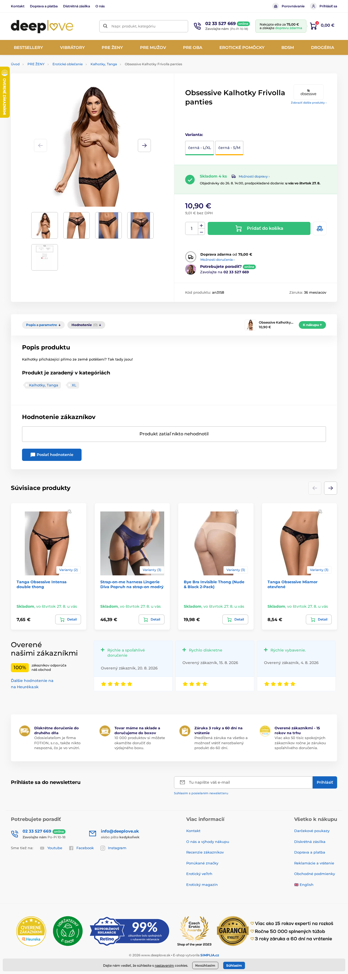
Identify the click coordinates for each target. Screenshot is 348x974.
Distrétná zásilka (76, 6)
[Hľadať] (105, 26)
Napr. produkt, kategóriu (133, 26)
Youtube (54, 848)
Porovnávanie (293, 6)
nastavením (164, 965)
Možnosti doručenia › (217, 260)
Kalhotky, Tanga (104, 64)
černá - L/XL (199, 147)
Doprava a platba (44, 6)
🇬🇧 (296, 884)
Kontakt (17, 6)
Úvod (15, 64)
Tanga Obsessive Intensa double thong (42, 584)
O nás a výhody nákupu (207, 841)
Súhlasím (234, 965)
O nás (100, 6)
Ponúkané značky (202, 863)
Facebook (85, 848)
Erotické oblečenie (67, 64)
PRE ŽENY (36, 64)
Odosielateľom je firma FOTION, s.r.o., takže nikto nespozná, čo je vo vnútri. (57, 743)
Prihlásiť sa (328, 6)
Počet (191, 228)
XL (74, 385)
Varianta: (194, 134)
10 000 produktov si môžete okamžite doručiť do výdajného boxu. (139, 743)
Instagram (117, 848)
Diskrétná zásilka (309, 841)
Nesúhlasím (205, 965)
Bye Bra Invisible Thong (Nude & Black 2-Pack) (214, 584)
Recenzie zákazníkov (205, 852)
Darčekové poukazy (312, 831)
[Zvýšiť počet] (201, 225)
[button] (144, 145)
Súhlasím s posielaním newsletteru (201, 793)
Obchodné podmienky (314, 873)
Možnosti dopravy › (254, 176)
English (306, 884)
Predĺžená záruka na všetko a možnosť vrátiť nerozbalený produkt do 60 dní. (221, 743)
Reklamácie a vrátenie (314, 863)
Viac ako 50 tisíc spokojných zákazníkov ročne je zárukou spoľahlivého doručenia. (300, 743)
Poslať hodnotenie (54, 454)
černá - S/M (229, 147)
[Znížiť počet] (201, 231)
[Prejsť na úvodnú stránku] (42, 26)
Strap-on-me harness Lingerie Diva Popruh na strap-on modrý (131, 584)
